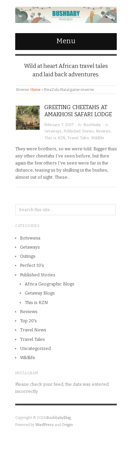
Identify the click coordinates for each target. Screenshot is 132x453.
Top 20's (28, 320)
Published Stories (79, 131)
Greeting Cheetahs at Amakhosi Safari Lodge (78, 111)
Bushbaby (92, 125)
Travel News (33, 329)
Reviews (103, 131)
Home (35, 89)
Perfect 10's (32, 265)
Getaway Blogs (40, 293)
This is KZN (54, 138)
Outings (28, 256)
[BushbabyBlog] (66, 13)
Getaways (53, 131)
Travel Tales (78, 138)
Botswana (30, 238)
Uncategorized (35, 348)
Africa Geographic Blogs (49, 283)
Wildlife (97, 138)
